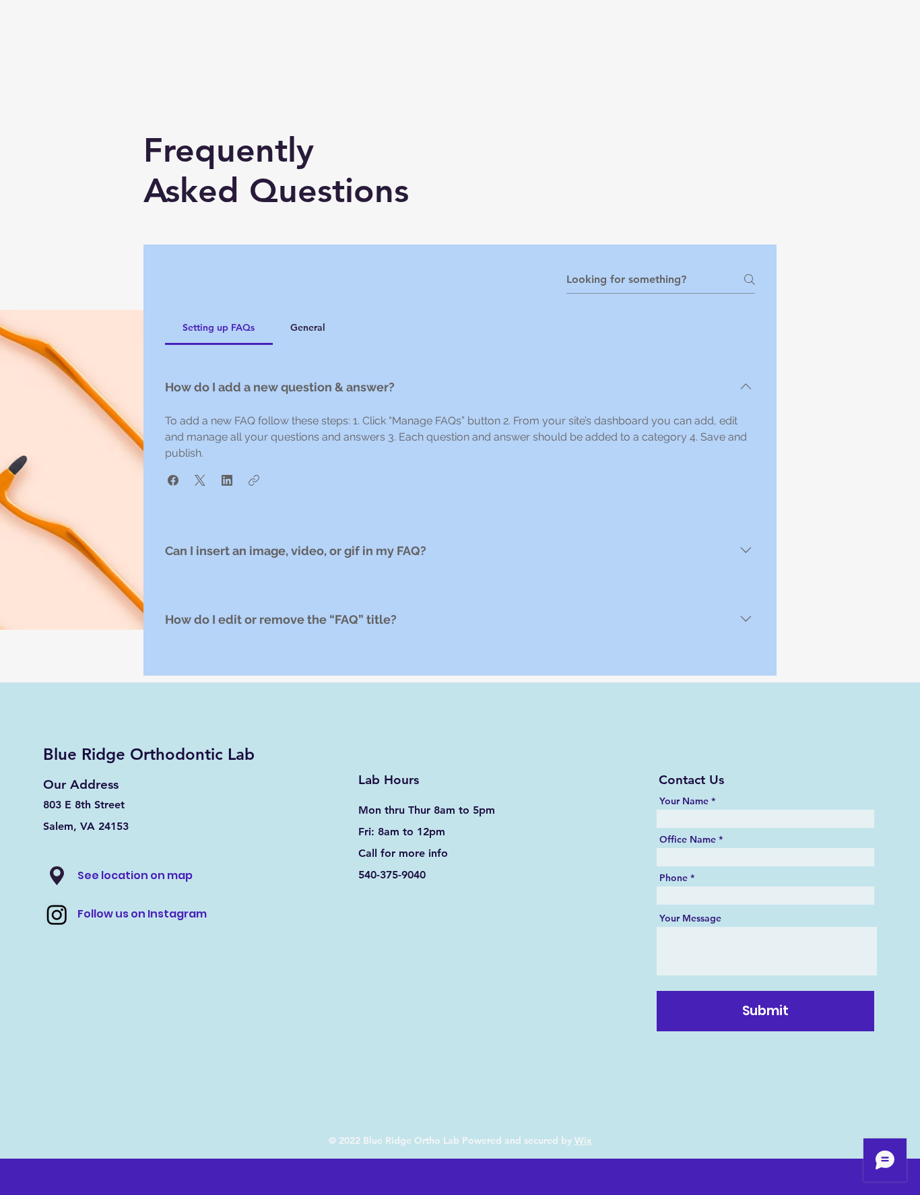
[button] (173, 480)
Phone (673, 877)
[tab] (219, 327)
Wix (583, 1140)
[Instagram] (57, 914)
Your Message (690, 918)
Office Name (687, 839)
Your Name (684, 801)
